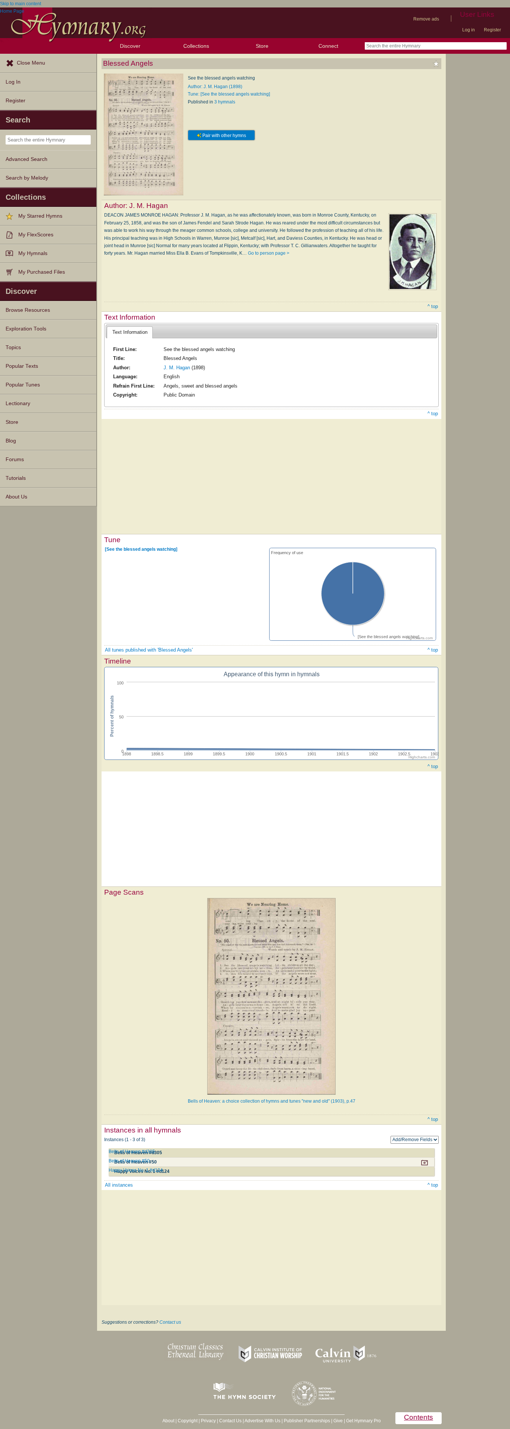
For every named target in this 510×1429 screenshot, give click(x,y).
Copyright (188, 1420)
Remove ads (426, 19)
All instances (119, 1185)
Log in (468, 29)
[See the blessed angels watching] (141, 549)
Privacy (208, 1420)
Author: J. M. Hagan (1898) (215, 86)
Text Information (129, 332)
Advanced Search (26, 159)
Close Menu (31, 63)
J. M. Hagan (177, 367)
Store (262, 46)
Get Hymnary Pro (363, 1420)
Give (338, 1420)
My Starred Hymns (40, 216)
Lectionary (18, 403)
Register (492, 29)
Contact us (170, 1322)
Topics (13, 347)
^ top (432, 306)
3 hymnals (224, 102)
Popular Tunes (23, 385)
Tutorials (16, 478)
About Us (16, 497)
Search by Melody (27, 178)
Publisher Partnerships (307, 1420)
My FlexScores (35, 234)
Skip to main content (20, 3)
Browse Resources (28, 310)
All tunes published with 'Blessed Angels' (149, 650)
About (168, 1420)
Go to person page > (268, 253)
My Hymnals (32, 253)
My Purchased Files (41, 272)
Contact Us (230, 1420)
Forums (15, 459)
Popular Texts (22, 366)
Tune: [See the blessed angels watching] (229, 94)
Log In (13, 82)
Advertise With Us (262, 1420)
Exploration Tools (26, 329)
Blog (11, 441)
